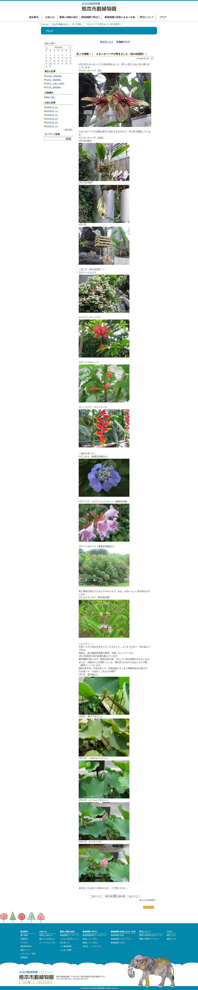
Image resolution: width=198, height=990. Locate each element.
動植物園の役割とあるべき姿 (120, 17)
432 (110, 896)
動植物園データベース (69, 935)
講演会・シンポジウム (92, 946)
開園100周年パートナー (149, 939)
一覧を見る (68, 130)
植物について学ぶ (90, 943)
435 (123, 896)
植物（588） (51, 97)
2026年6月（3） (52, 111)
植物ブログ (171, 939)
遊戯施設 (24, 957)
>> (70, 48)
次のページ (133, 896)
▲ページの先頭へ (147, 900)
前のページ (96, 896)
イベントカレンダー (47, 943)
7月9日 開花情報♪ (53, 80)
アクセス (24, 943)
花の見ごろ (64, 943)
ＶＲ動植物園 (65, 946)
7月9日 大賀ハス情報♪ (55, 84)
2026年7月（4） (52, 107)
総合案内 (33, 17)
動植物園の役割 (117, 935)
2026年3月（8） (52, 122)
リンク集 (26, 982)
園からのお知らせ (46, 939)
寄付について (147, 17)
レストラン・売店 (28, 954)
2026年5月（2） (52, 115)
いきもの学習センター (69, 939)
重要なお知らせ (45, 935)
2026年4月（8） (52, 119)
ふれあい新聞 (65, 950)
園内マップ (25, 950)
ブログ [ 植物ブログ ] (60, 24)
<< (47, 48)
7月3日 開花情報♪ (53, 87)
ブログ (162, 17)
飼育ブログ (107, 42)
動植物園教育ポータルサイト (95, 935)
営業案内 (24, 939)
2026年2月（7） (52, 126)
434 (119, 896)
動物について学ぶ (90, 939)
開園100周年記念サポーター (151, 935)
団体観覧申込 (26, 946)
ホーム (46, 24)
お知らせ (50, 17)
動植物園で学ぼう (90, 17)
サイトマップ (44, 982)
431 (106, 896)
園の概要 (24, 935)
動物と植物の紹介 (69, 17)
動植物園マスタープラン (121, 939)
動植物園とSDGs (118, 943)
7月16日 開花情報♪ (54, 76)
